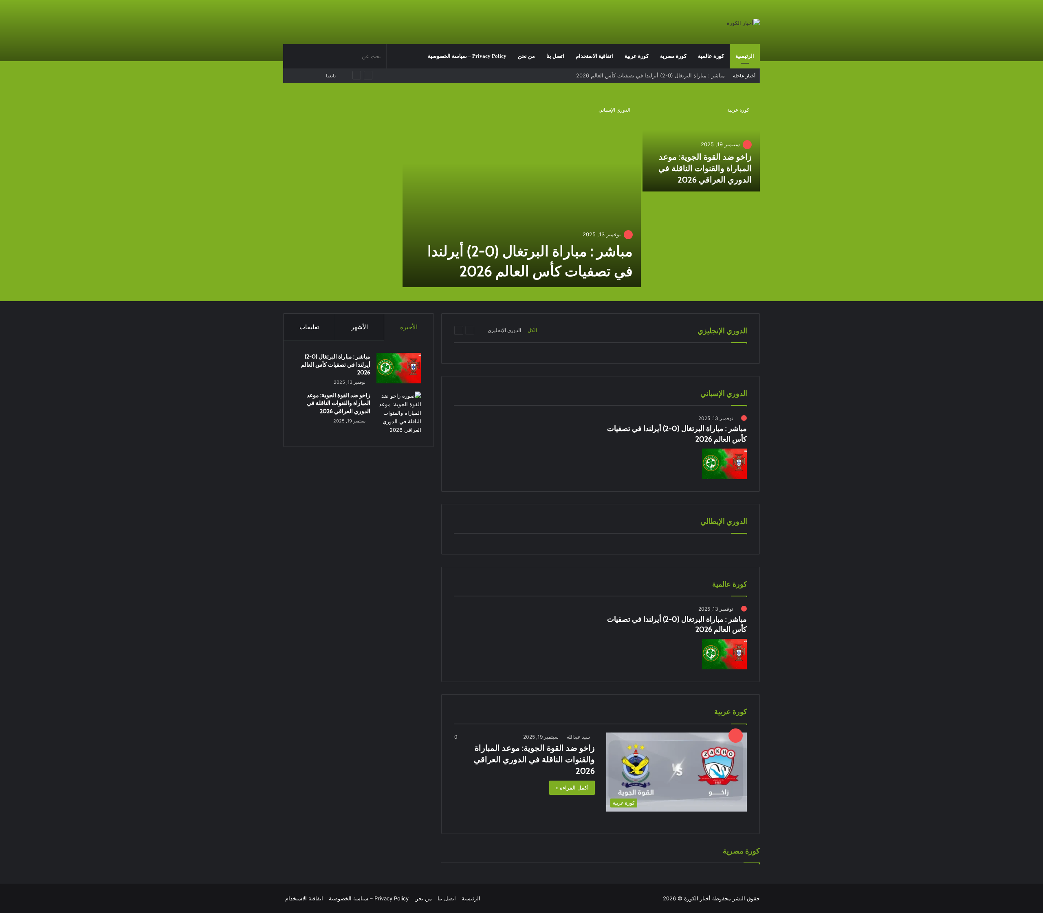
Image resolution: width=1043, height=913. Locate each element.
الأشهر (359, 327)
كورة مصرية (673, 56)
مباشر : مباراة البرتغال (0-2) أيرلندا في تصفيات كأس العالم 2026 (335, 364)
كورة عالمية (711, 56)
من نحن (526, 56)
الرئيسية (744, 56)
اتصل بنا (555, 56)
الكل (532, 330)
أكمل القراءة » (572, 787)
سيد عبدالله (578, 737)
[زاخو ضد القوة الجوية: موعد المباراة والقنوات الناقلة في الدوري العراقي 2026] (701, 144)
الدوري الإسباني (614, 110)
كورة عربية (637, 56)
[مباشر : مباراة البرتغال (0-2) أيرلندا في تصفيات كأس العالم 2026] (522, 192)
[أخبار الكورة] (743, 22)
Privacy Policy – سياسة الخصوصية (467, 56)
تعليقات (309, 327)
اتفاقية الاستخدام (594, 56)
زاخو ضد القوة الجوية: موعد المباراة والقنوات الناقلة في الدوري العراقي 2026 (636, 76)
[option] (521, 193)
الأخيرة (409, 327)
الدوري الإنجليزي (504, 330)
